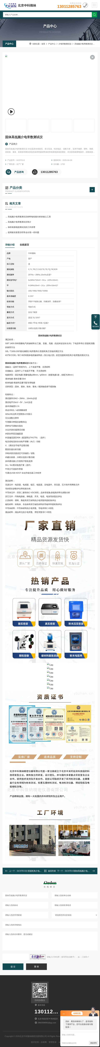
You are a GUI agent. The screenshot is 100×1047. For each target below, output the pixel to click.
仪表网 (44, 1042)
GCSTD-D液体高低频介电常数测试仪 (81, 871)
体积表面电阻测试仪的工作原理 (21, 227)
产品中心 (9, 44)
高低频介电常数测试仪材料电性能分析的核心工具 (29, 217)
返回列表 (52, 871)
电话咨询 (95, 326)
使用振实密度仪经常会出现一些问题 (23, 232)
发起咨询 (93, 1043)
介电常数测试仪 (65, 44)
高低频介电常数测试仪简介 (19, 222)
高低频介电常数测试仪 (83, 44)
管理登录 (53, 1042)
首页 (43, 44)
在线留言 (24, 244)
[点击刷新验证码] (38, 956)
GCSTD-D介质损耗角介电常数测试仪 (33, 871)
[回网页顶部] (95, 317)
